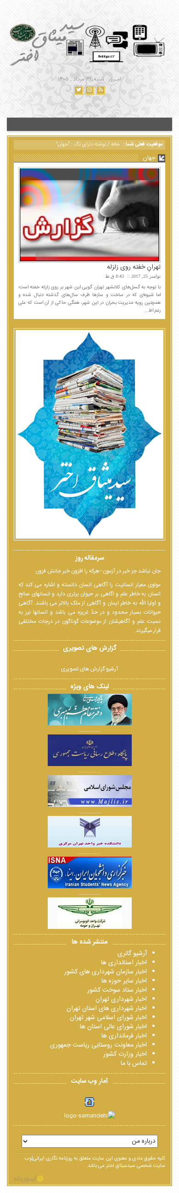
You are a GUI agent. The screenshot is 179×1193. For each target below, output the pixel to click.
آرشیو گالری (132, 953)
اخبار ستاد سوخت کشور (117, 990)
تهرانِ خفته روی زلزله (134, 267)
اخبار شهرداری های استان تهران (107, 1008)
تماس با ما (134, 1063)
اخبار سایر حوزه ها (124, 981)
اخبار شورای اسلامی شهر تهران (108, 1017)
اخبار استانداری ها (124, 962)
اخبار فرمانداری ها (124, 1036)
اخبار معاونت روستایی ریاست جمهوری (98, 1045)
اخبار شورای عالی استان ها (113, 1026)
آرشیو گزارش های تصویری (89, 669)
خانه (115, 144)
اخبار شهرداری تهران (121, 999)
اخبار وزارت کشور (125, 1054)
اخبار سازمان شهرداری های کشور (105, 971)
